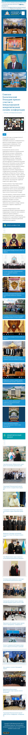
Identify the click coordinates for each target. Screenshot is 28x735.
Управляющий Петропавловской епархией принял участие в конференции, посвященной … (13, 714)
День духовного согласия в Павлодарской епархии (12, 668)
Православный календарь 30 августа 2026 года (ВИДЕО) (13, 251)
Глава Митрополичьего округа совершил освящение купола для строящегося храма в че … (13, 359)
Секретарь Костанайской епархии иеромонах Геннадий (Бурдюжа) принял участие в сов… (14, 601)
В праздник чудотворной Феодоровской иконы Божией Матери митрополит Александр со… (13, 295)
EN (4, 134)
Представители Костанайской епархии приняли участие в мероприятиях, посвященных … (13, 624)
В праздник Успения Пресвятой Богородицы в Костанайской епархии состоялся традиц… (13, 316)
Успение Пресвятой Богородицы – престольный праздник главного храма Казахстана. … (12, 425)
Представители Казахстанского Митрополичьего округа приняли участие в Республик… (13, 691)
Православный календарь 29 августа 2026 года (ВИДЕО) (13, 337)
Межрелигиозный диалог (16, 112)
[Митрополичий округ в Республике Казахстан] (14, 13)
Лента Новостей (13, 225)
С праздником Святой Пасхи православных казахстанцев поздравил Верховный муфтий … (13, 511)
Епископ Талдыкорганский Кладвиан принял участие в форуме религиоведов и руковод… (13, 646)
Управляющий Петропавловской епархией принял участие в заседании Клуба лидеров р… (13, 488)
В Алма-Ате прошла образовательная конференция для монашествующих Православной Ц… (11, 402)
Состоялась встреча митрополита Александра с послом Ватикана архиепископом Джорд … (13, 579)
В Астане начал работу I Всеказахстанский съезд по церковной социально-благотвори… (13, 273)
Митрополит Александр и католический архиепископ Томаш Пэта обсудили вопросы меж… (13, 535)
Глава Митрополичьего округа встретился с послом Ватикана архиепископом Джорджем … (14, 557)
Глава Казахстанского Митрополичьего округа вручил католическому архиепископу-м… (13, 465)
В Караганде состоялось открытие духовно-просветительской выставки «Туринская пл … (13, 381)
